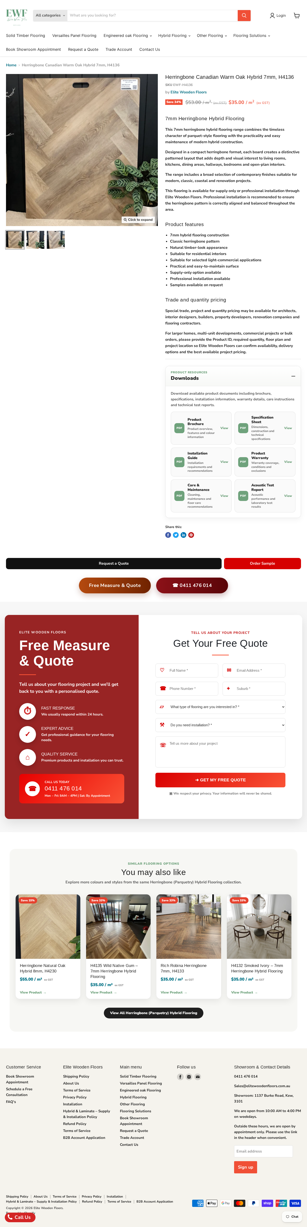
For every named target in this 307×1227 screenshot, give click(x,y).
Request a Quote (83, 49)
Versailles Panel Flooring (74, 35)
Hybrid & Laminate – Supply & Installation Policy (41, 1201)
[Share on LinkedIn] (183, 535)
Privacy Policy (75, 1097)
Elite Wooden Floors (189, 92)
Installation (72, 1104)
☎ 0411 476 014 (192, 585)
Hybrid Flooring (173, 35)
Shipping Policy (76, 1076)
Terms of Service (76, 1090)
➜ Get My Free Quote (220, 780)
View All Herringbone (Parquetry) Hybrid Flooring (153, 1013)
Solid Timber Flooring (25, 35)
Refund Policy (74, 1123)
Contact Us (149, 49)
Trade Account (119, 49)
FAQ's (11, 1101)
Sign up (245, 1167)
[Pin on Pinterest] (191, 535)
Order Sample (262, 563)
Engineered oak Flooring (126, 35)
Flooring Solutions (250, 35)
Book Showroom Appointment (33, 49)
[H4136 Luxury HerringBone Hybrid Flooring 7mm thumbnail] (15, 239)
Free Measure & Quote (115, 585)
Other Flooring (210, 35)
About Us (71, 1083)
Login (281, 15)
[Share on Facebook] (168, 535)
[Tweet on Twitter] (176, 535)
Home (11, 65)
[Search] (244, 15)
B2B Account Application (84, 1137)
